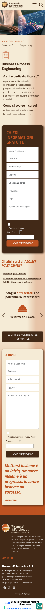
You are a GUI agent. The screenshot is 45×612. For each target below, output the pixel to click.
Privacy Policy (30, 227)
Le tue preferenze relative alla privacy (25, 602)
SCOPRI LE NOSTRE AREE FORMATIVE (23, 336)
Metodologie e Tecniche (14, 273)
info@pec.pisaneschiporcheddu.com (17, 582)
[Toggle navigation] (34, 5)
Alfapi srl (27, 593)
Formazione (16, 41)
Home (5, 41)
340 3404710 (22, 573)
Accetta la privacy (22, 228)
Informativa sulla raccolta (17, 608)
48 (21, 593)
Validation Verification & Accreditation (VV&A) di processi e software (22, 280)
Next (41, 315)
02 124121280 (8, 573)
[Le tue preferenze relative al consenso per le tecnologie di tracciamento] (4, 607)
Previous (3, 315)
